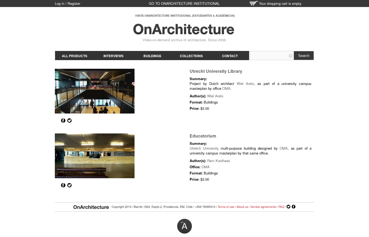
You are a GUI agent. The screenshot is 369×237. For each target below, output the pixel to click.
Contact (230, 55)
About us (242, 207)
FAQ (281, 207)
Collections (191, 55)
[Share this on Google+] (57, 120)
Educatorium (203, 136)
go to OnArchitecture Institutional (184, 3)
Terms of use (226, 207)
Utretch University (204, 148)
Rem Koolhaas (218, 160)
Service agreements (263, 207)
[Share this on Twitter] (69, 120)
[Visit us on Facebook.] (293, 207)
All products (74, 55)
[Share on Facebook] (63, 120)
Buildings (152, 55)
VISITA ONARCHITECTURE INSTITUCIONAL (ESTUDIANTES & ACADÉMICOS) (185, 16)
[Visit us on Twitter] (288, 207)
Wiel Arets (245, 83)
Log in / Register (67, 3)
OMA (226, 88)
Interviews (113, 55)
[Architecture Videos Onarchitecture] (184, 32)
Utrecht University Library (216, 71)
